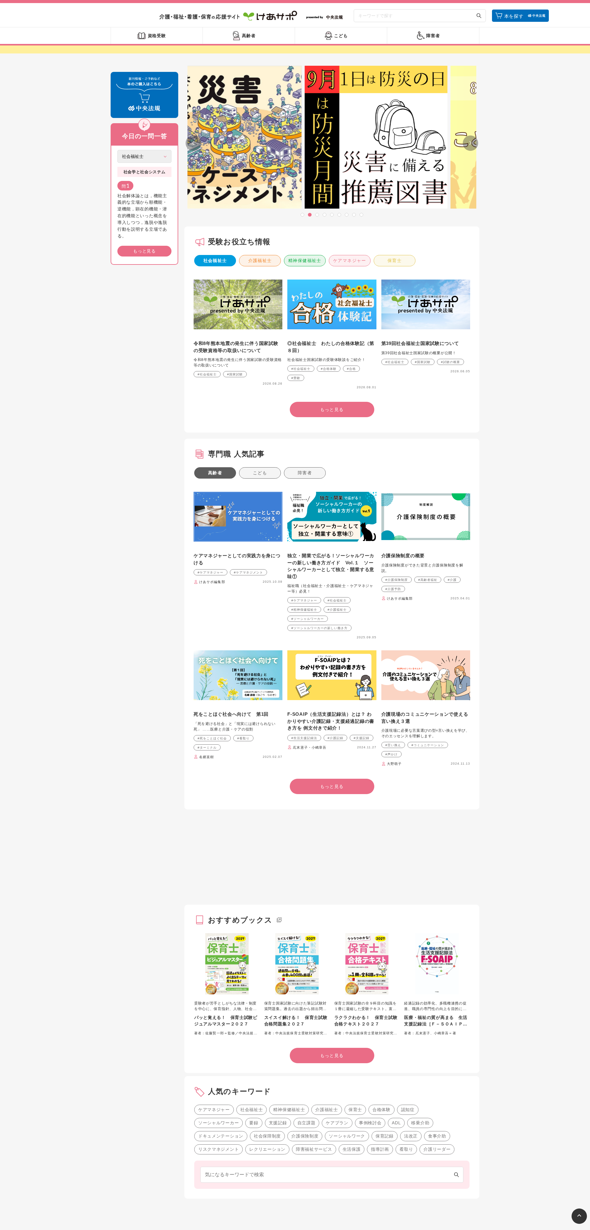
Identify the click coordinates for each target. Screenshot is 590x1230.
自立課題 (306, 1122)
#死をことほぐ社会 (212, 738)
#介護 (452, 580)
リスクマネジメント (218, 1149)
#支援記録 (361, 738)
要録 (253, 1122)
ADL (396, 1122)
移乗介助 (420, 1122)
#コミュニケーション (427, 745)
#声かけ (391, 754)
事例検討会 (370, 1122)
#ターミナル (207, 747)
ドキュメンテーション (220, 1136)
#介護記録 (335, 738)
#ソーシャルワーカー (307, 619)
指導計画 (380, 1149)
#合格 (351, 368)
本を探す (514, 16)
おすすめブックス (240, 920)
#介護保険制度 (396, 580)
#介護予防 (393, 589)
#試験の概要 (450, 362)
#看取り (243, 738)
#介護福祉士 (337, 609)
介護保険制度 (304, 1136)
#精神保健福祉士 (304, 609)
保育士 (394, 260)
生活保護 (352, 1149)
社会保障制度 (267, 1136)
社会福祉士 (215, 260)
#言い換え (393, 745)
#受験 (295, 378)
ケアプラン (337, 1122)
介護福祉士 (260, 260)
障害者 (305, 472)
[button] (302, 215)
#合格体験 (328, 368)
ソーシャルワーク (347, 1136)
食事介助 (437, 1136)
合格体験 (381, 1109)
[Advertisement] (144, 363)
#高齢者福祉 (427, 580)
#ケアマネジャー (210, 572)
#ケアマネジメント (248, 572)
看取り (406, 1149)
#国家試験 (235, 374)
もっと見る (144, 251)
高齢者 (215, 472)
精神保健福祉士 (304, 260)
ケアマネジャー (349, 260)
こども (260, 472)
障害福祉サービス (314, 1149)
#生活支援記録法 (304, 738)
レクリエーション (267, 1149)
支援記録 (278, 1122)
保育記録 (385, 1136)
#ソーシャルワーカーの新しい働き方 (319, 628)
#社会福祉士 (207, 374)
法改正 (411, 1136)
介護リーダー (436, 1149)
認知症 (408, 1109)
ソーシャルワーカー (218, 1122)
